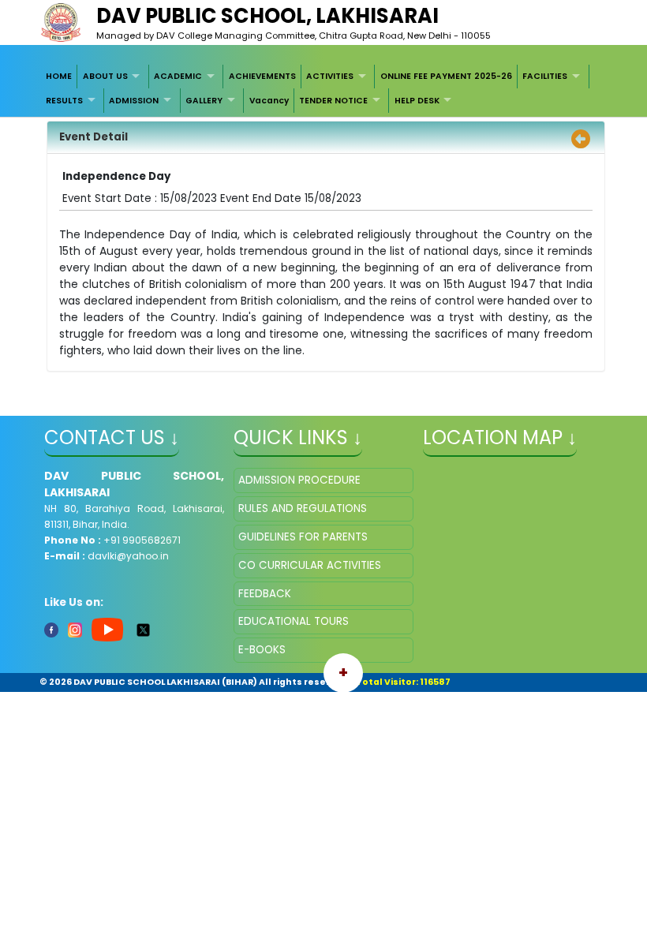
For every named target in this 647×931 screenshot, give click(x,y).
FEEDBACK (264, 593)
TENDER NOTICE (333, 101)
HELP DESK (417, 101)
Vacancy (269, 101)
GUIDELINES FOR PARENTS (303, 536)
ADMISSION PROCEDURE (299, 480)
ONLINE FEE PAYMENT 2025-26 (446, 76)
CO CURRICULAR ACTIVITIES (309, 565)
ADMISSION (134, 101)
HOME (59, 76)
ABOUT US (105, 76)
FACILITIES (544, 76)
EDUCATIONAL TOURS (293, 621)
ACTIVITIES (329, 76)
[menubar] (324, 89)
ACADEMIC (178, 76)
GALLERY (204, 101)
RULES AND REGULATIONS (302, 508)
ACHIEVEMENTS (262, 76)
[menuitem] (59, 76)
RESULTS (64, 101)
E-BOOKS (262, 649)
